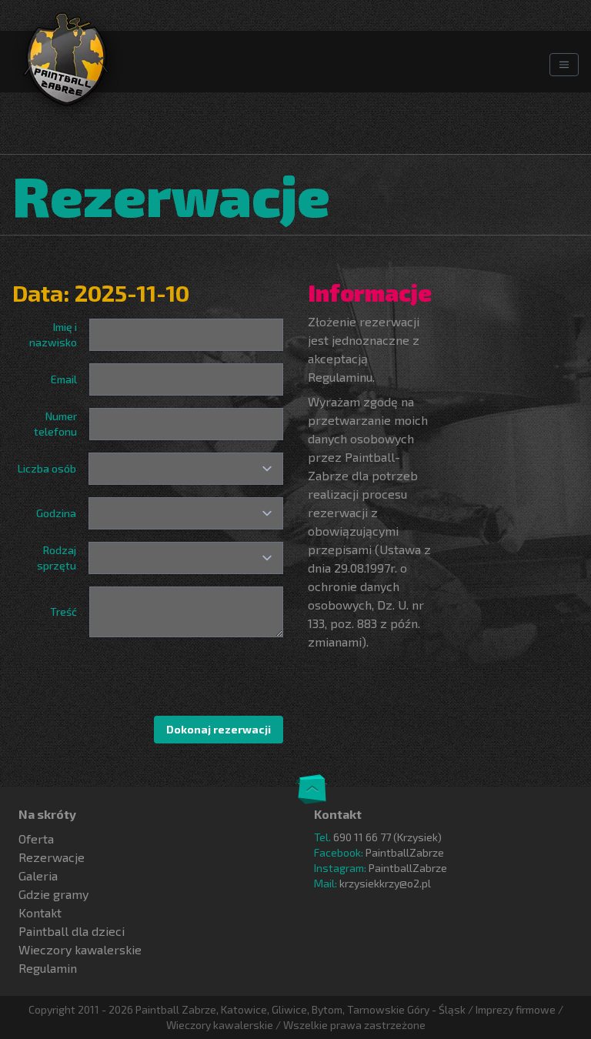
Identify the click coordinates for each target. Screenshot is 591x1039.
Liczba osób (47, 468)
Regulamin (47, 967)
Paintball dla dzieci (71, 931)
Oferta (36, 838)
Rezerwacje (51, 857)
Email (64, 379)
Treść (63, 611)
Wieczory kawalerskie (80, 949)
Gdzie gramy (53, 894)
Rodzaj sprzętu (56, 557)
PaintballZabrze (405, 852)
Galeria (38, 875)
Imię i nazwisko (53, 334)
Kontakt (40, 912)
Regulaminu (340, 376)
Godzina (56, 513)
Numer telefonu (55, 423)
